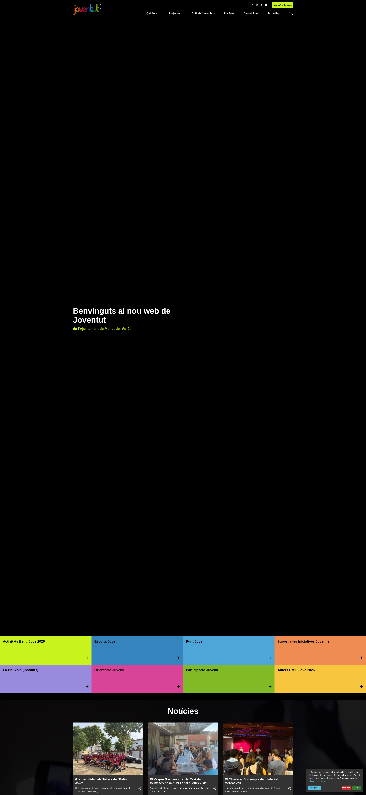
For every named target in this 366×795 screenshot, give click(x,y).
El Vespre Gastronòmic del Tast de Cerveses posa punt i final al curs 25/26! (179, 781)
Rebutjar (346, 788)
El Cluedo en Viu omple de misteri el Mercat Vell (251, 781)
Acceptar (356, 788)
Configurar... (314, 788)
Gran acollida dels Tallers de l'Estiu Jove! (101, 781)
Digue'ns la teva (283, 5)
